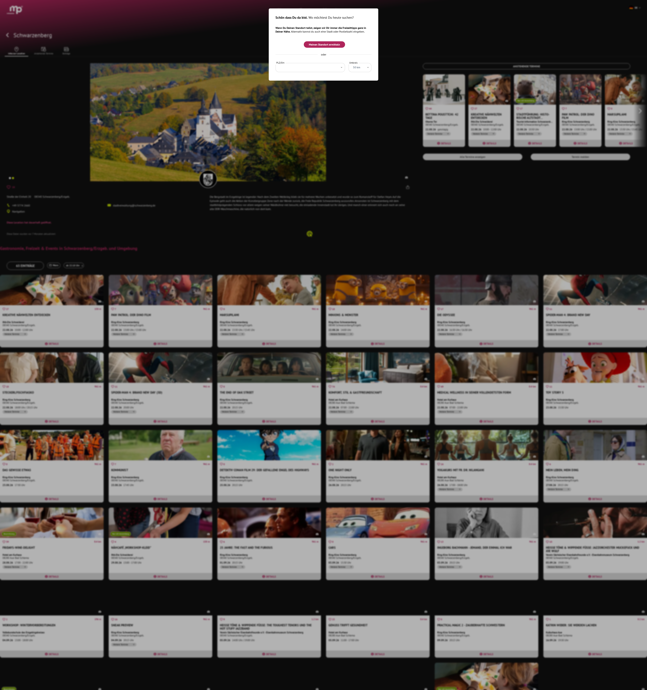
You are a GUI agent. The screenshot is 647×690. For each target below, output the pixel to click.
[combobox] (310, 66)
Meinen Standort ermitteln (324, 44)
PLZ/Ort (280, 62)
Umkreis (353, 62)
